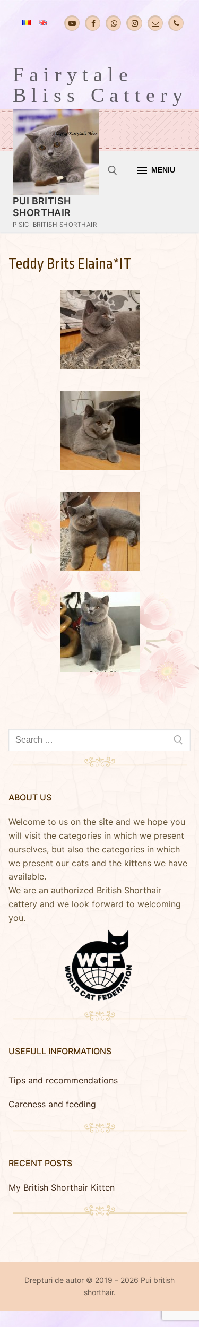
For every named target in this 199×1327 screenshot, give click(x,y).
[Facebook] (92, 23)
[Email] (155, 23)
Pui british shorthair (42, 206)
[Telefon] (176, 23)
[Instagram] (134, 23)
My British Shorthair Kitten (61, 1187)
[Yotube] (72, 23)
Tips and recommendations (63, 1080)
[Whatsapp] (113, 23)
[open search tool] (112, 170)
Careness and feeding (52, 1104)
